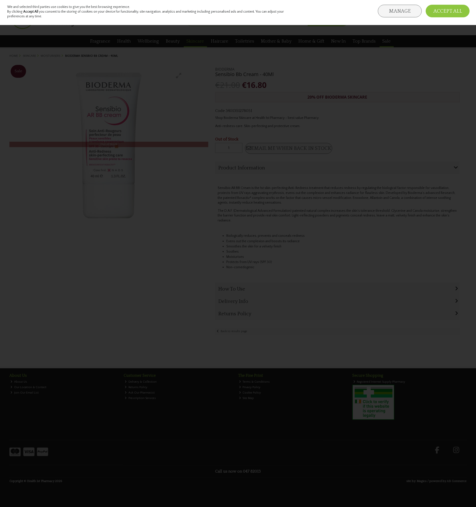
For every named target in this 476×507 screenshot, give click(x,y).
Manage (400, 11)
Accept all (447, 11)
